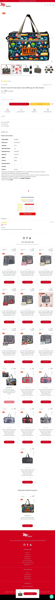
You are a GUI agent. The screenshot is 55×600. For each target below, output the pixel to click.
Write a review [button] (27, 213)
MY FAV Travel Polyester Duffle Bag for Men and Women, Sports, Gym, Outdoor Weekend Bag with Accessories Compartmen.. (27, 392)
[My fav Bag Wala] (5, 5)
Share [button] (3, 116)
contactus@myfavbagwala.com (29, 589)
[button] (51, 37)
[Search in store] (47, 5)
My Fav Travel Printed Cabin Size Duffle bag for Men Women (27, 518)
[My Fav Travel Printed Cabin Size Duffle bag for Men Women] (27, 506)
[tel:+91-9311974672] (45, 5)
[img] (4, 222)
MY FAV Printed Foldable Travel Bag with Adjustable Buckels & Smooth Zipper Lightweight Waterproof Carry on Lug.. (9, 273)
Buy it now (40, 104)
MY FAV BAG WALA (4, 250)
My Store (5, 84)
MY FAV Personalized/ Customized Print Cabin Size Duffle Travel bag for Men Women (9, 391)
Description (4, 132)
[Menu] (53, 5)
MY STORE (4, 368)
